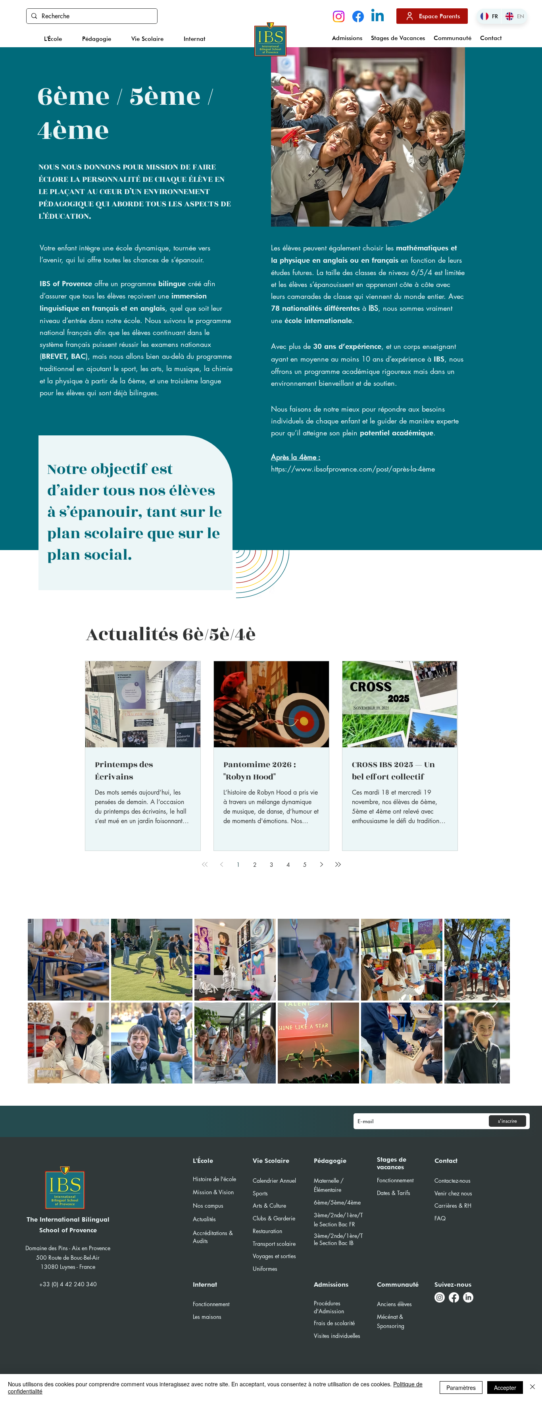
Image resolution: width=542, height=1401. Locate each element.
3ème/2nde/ (330, 1235)
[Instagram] (338, 16)
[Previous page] (221, 864)
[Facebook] (358, 16)
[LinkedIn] (468, 1297)
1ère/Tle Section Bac (338, 1239)
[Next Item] (496, 1000)
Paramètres (461, 1387)
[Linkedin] (377, 16)
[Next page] (321, 864)
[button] (53, 38)
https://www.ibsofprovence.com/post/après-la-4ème (353, 468)
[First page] (205, 864)
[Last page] (338, 864)
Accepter (505, 1387)
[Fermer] (532, 1387)
